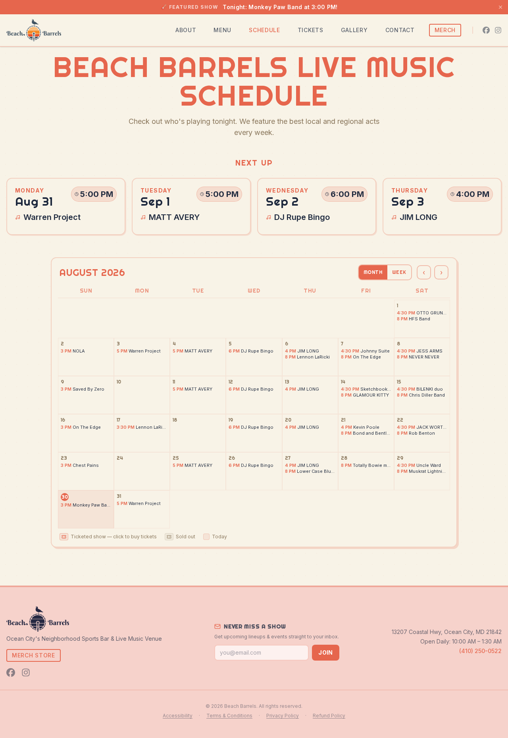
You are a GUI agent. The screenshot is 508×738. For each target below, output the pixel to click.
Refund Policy (329, 716)
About (185, 30)
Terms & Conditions (229, 716)
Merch (445, 30)
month (373, 272)
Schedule (264, 30)
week (399, 272)
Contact (400, 30)
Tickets (310, 30)
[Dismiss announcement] (500, 7)
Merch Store (33, 655)
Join (325, 652)
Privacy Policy (282, 716)
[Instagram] (498, 30)
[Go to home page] (33, 30)
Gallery (354, 30)
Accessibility (177, 716)
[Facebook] (486, 30)
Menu (222, 30)
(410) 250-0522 (480, 650)
